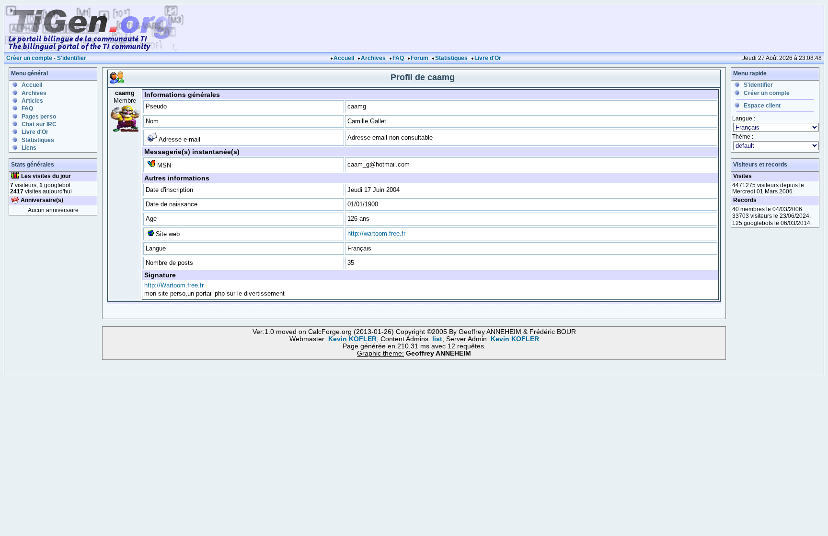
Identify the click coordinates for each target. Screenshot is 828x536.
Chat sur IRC (39, 124)
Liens (29, 147)
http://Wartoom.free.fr (174, 285)
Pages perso (39, 116)
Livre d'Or (487, 58)
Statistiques (451, 58)
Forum (419, 58)
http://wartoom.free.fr (376, 233)
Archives (373, 58)
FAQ (398, 58)
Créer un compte (29, 58)
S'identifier (71, 58)
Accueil (344, 58)
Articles (32, 100)
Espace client (762, 105)
